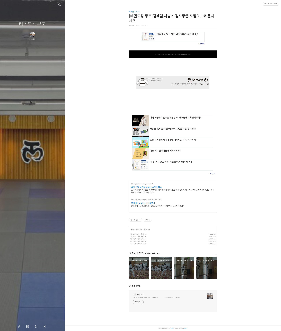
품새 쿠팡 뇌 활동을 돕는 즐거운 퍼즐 (146, 187)
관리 (45, 326)
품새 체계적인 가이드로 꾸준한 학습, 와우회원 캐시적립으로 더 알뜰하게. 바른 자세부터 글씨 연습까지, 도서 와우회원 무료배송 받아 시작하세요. (172, 191)
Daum (172, 328)
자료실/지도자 (134, 12)
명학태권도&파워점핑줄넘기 (143, 203)
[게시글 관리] (140, 220)
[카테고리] (5, 4)
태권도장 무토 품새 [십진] (137, 239)
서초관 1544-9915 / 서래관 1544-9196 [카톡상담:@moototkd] (156, 298)
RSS (36, 326)
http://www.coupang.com (140, 184)
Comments (134, 285)
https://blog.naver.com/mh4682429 (144, 200)
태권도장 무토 (32, 24)
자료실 (132, 229)
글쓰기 (19, 326)
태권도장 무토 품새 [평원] (137, 236)
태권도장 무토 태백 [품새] (137, 234)
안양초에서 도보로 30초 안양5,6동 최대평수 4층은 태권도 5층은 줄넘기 (157, 206)
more (215, 254)
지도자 (137, 229)
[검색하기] (59, 5)
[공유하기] (137, 220)
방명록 (28, 326)
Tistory (185, 328)
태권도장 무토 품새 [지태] (137, 241)
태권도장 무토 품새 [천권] (137, 244)
